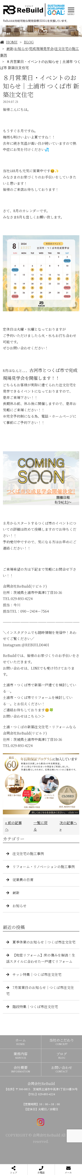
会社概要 (20, 1069)
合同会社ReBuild (41, 1083)
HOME (11, 42)
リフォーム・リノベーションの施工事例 (43, 866)
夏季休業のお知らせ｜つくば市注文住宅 (43, 942)
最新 (9, 48)
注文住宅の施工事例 (28, 853)
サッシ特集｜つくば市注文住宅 (36, 974)
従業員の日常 (22, 879)
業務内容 (21, 1055)
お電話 (41, 1172)
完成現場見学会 (41, 48)
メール (68, 1172)
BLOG (29, 42)
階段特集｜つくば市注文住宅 (35, 1006)
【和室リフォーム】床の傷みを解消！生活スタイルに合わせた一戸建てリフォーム (40, 958)
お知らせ (21, 48)
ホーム (20, 1042)
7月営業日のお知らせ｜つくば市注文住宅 (40, 990)
